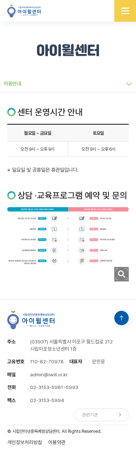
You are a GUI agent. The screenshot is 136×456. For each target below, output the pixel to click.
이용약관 (57, 442)
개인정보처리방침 (24, 442)
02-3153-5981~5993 (54, 387)
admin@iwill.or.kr (49, 374)
